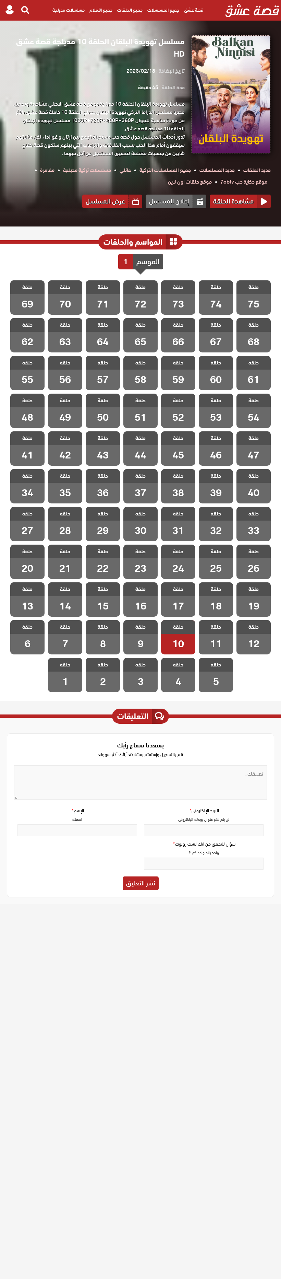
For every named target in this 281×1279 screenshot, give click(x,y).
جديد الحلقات (257, 170)
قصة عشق (193, 10)
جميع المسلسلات (163, 10)
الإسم (77, 810)
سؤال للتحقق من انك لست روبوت (203, 844)
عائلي (125, 170)
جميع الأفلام (100, 10)
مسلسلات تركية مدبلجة (87, 170)
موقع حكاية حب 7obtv (243, 182)
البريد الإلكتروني (204, 810)
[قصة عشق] (252, 10)
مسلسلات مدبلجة (68, 10)
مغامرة (47, 170)
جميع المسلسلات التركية (165, 170)
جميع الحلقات (130, 10)
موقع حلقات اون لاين (190, 182)
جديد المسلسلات (217, 170)
